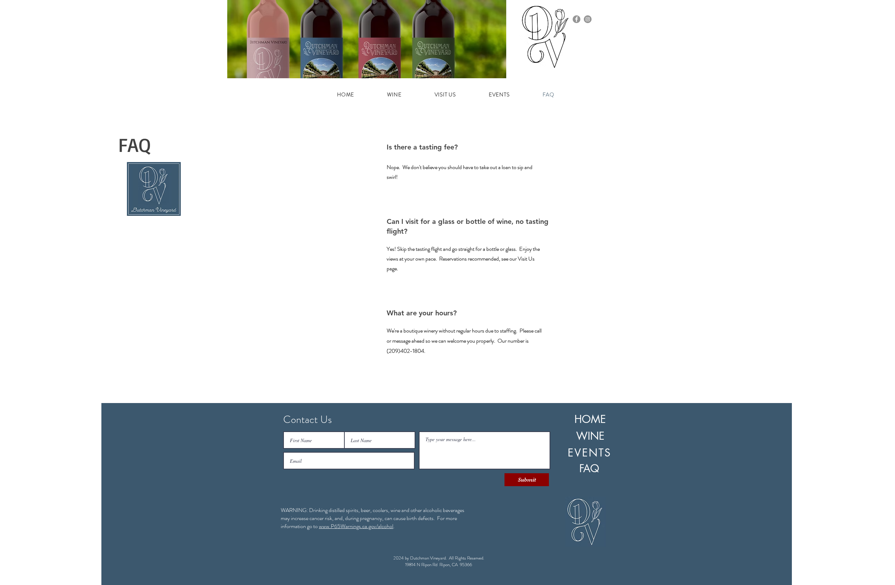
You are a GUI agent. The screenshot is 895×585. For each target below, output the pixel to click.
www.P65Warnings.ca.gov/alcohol (356, 526)
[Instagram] (588, 19)
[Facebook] (576, 19)
